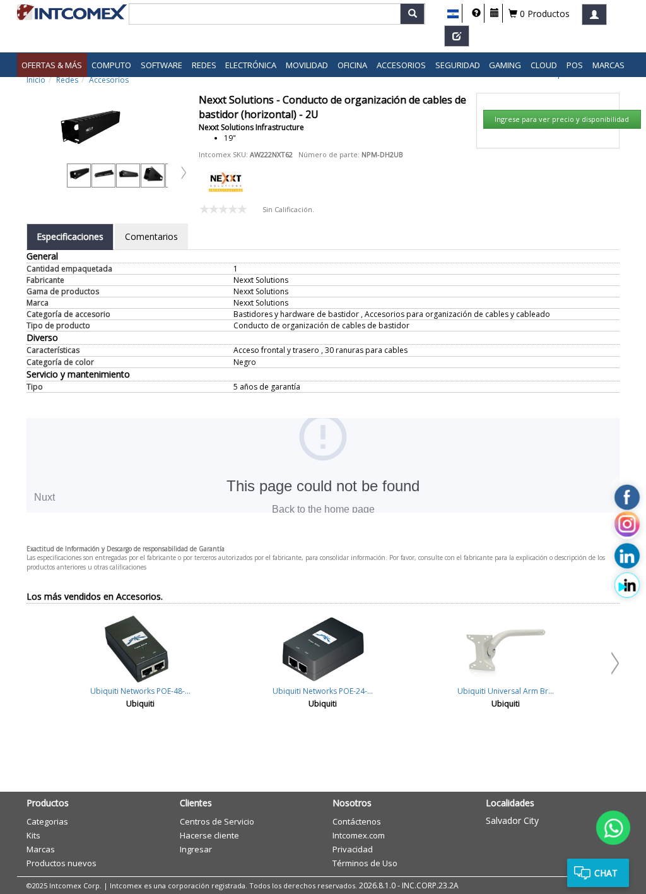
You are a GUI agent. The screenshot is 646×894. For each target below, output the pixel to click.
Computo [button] (111, 65)
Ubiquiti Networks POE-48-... (140, 691)
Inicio (35, 79)
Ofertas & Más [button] (51, 65)
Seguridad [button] (457, 65)
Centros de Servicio (217, 821)
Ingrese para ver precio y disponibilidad (562, 119)
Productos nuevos (61, 863)
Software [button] (161, 65)
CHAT (606, 873)
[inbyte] (627, 584)
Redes (67, 79)
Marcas (608, 65)
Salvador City (512, 820)
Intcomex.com (358, 835)
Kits (33, 835)
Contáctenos (356, 821)
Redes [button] (204, 65)
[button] (453, 14)
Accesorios (109, 79)
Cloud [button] (544, 65)
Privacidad (352, 849)
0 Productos (543, 14)
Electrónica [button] (250, 65)
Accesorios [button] (401, 65)
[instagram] (627, 526)
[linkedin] (627, 555)
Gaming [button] (505, 65)
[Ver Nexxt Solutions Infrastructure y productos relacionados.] (225, 181)
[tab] (70, 237)
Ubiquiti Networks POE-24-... (323, 691)
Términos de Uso (364, 863)
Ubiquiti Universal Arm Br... (505, 691)
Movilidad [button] (307, 65)
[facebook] (627, 497)
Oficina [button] (352, 65)
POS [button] (575, 65)
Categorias (47, 821)
